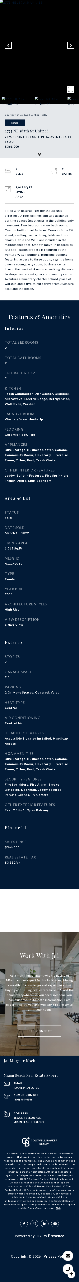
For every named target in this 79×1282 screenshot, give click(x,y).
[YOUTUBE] (55, 1223)
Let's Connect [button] (39, 1031)
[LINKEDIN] (45, 1223)
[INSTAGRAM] (34, 1223)
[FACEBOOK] (24, 1223)
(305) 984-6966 (22, 1099)
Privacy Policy (56, 1256)
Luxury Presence (49, 1236)
